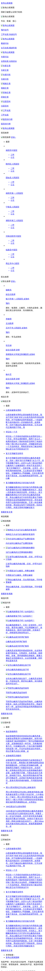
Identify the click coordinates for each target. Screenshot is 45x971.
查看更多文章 (6, 512)
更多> (13, 137)
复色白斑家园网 (12, 957)
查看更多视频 (6, 594)
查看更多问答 (6, 714)
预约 (8, 303)
